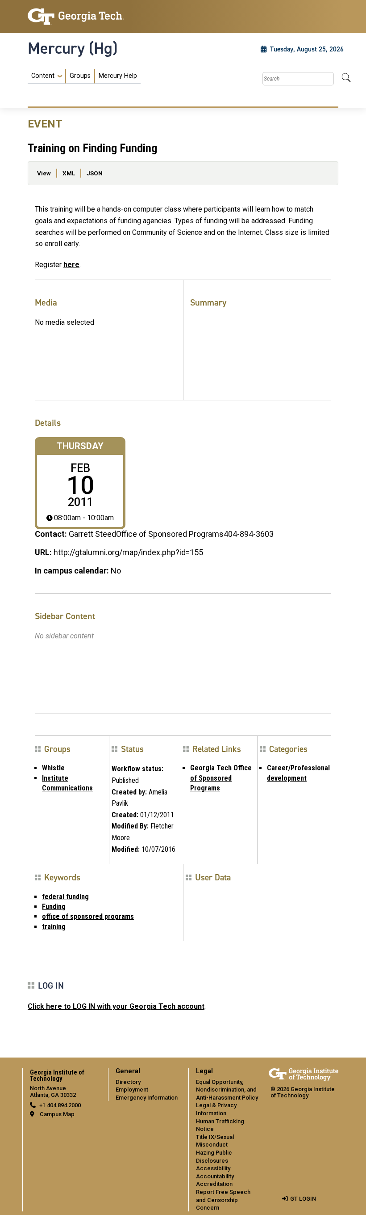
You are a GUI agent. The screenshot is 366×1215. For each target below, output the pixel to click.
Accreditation (214, 1184)
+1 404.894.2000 (60, 1105)
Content (42, 76)
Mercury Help (118, 76)
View (44, 173)
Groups (80, 76)
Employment (132, 1089)
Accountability (215, 1176)
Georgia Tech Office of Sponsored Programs (221, 778)
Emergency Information (147, 1097)
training (54, 926)
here (71, 264)
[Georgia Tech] (76, 16)
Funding (54, 906)
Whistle (53, 768)
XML (68, 173)
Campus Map (57, 1114)
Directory (128, 1082)
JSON (95, 173)
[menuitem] (84, 76)
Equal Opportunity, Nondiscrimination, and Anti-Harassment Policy (227, 1090)
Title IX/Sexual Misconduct (215, 1141)
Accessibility (213, 1168)
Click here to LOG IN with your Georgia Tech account (116, 1006)
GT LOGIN (303, 1198)
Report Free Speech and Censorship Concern (223, 1200)
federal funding (65, 896)
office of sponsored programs (88, 916)
